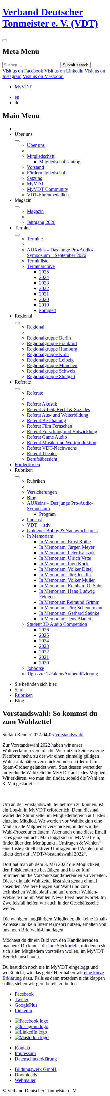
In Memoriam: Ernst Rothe (65, 541)
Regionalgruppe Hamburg (52, 348)
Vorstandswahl (69, 734)
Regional (35, 326)
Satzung (34, 178)
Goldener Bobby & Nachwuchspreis (62, 530)
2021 (44, 293)
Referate (35, 393)
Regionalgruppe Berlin (49, 337)
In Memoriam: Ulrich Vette (65, 558)
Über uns (36, 145)
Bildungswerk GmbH (36, 1069)
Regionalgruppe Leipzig (50, 359)
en (17, 97)
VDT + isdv (38, 525)
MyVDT (23, 86)
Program (47, 514)
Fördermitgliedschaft (47, 172)
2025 (44, 271)
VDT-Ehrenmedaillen (48, 194)
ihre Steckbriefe (63, 945)
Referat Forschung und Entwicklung (62, 431)
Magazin (35, 211)
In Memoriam (40, 536)
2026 (44, 629)
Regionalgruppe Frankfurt (52, 343)
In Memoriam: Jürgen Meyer (66, 547)
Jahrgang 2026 (41, 222)
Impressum (25, 1053)
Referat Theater (42, 453)
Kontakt (22, 1047)
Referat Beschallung (46, 420)
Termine (35, 238)
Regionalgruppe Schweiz (51, 370)
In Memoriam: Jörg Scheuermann (71, 607)
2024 (44, 277)
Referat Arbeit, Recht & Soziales (58, 409)
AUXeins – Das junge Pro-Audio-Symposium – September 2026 (60, 252)
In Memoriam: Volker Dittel (66, 569)
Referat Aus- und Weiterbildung (57, 415)
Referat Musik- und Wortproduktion (61, 442)
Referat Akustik (42, 404)
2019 (44, 304)
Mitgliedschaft (40, 156)
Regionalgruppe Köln (48, 354)
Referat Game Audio (47, 437)
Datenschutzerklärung (36, 1058)
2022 (44, 288)
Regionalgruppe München (52, 365)
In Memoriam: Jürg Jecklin (65, 574)
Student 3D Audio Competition (57, 624)
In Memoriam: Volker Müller (67, 580)
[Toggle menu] (4, 40)
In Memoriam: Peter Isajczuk (67, 552)
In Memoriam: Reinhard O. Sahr (70, 585)
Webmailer (25, 1080)
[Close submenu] (17, 141)
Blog (31, 497)
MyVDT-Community (47, 189)
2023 (44, 282)
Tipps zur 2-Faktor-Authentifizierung (62, 673)
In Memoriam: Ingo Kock (64, 563)
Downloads (26, 1074)
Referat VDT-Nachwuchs (52, 448)
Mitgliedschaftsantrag (59, 161)
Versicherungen (42, 492)
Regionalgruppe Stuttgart (51, 376)
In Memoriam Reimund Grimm (69, 602)
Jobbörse (35, 668)
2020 (44, 299)
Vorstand (35, 167)
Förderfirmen (27, 464)
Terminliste (37, 260)
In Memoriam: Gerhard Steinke (69, 613)
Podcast (34, 519)
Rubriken (24, 695)
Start (19, 689)
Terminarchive (41, 266)
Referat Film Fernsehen (49, 426)
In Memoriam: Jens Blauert (65, 618)
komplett (47, 310)
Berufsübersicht (42, 459)
